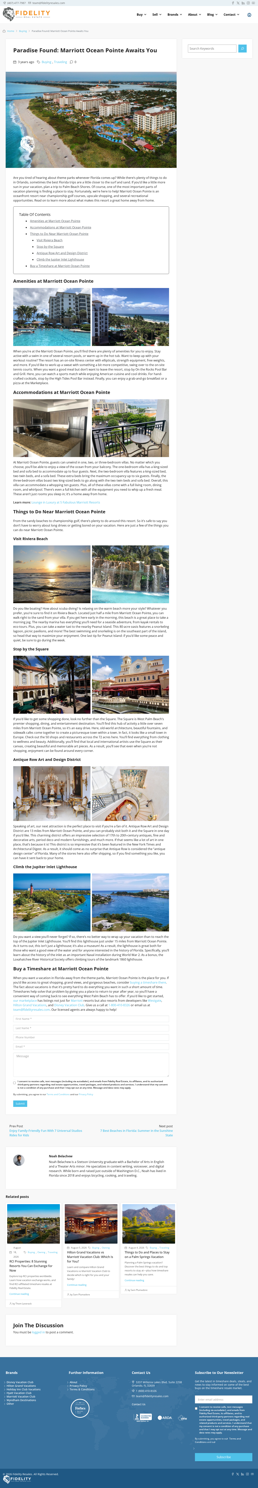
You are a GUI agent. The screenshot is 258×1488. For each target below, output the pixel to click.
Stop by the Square (50, 247)
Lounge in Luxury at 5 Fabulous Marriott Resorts (66, 502)
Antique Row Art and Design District (62, 253)
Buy (140, 14)
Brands (173, 14)
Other (10, 1403)
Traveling (60, 62)
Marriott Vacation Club (21, 1396)
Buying (23, 31)
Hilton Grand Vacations (29, 1005)
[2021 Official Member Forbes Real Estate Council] (80, 1408)
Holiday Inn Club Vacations (24, 1389)
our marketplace (25, 1000)
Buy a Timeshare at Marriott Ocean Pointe (60, 266)
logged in (38, 1332)
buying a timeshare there (148, 982)
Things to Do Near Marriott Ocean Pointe (59, 234)
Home (10, 31)
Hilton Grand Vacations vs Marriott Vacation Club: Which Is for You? (90, 1256)
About (192, 14)
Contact (230, 14)
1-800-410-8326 (119, 1005)
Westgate (154, 1000)
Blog (210, 14)
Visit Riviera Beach (50, 240)
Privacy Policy (86, 1094)
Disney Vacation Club (69, 1005)
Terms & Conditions (82, 1389)
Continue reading (19, 1294)
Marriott (77, 1000)
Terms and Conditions (58, 1094)
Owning (41, 1252)
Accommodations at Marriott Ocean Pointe (60, 227)
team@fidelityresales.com (31, 1010)
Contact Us (138, 1404)
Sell (155, 14)
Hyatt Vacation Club (19, 1393)
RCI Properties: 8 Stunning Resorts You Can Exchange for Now (31, 1266)
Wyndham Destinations (21, 1400)
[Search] (242, 49)
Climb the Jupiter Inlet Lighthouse (60, 259)
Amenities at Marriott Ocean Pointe (55, 221)
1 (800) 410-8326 (146, 1391)
